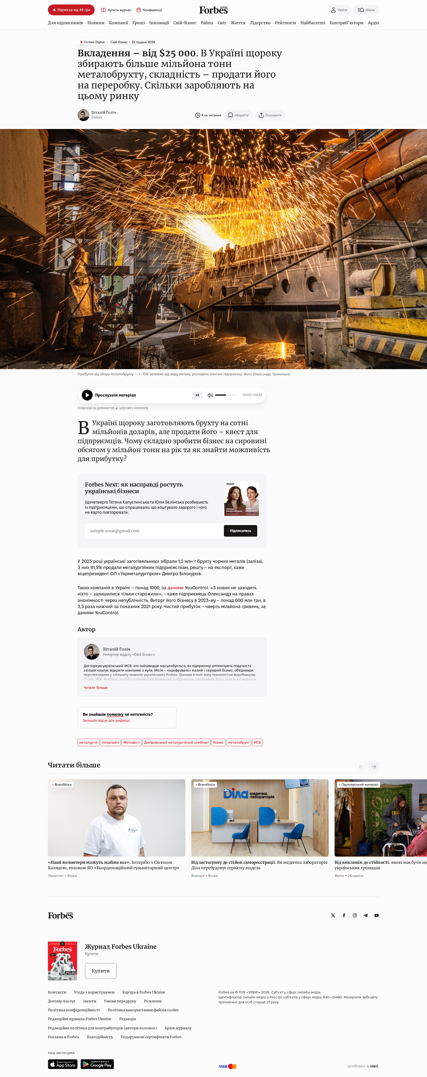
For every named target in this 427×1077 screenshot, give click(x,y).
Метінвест (131, 742)
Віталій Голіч (103, 112)
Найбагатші (312, 22)
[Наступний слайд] (373, 766)
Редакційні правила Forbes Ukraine (79, 1019)
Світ (222, 22)
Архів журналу (178, 1028)
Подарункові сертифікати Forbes (151, 1037)
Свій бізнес (184, 22)
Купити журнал (119, 10)
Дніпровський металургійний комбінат (176, 742)
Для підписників (65, 22)
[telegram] (365, 915)
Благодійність (100, 1037)
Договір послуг (61, 1001)
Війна (207, 22)
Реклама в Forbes (63, 1037)
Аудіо (373, 22)
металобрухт (238, 742)
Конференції (152, 10)
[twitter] (333, 915)
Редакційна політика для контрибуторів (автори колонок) (102, 1028)
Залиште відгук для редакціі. (106, 720)
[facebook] (344, 915)
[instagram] (354, 915)
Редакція (127, 1019)
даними (176, 587)
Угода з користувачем (94, 992)
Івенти (89, 1001)
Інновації (159, 22)
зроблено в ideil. (363, 1066)
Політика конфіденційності (74, 1010)
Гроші (138, 22)
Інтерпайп (110, 742)
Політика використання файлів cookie (143, 1010)
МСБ (257, 742)
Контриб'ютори (346, 22)
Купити (101, 971)
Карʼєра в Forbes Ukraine (143, 992)
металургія (88, 742)
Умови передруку (120, 1001)
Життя (238, 22)
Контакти (57, 992)
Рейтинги (285, 22)
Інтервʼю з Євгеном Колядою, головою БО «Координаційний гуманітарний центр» (114, 865)
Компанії (118, 22)
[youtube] (376, 915)
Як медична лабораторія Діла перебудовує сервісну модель (259, 865)
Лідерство (260, 22)
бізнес (218, 742)
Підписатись (240, 531)
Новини (96, 22)
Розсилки (153, 1001)
